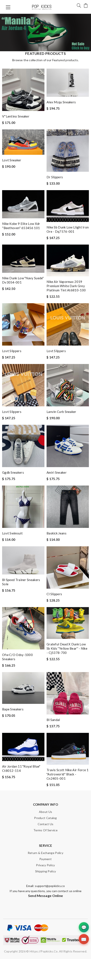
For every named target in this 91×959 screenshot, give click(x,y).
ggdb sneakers (13, 472)
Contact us (46, 824)
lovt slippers (11, 351)
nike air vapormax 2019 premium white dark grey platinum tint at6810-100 (66, 286)
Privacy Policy (45, 865)
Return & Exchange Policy (45, 853)
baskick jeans (56, 533)
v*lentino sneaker (15, 116)
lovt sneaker (11, 160)
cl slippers (54, 594)
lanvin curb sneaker (61, 412)
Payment (45, 859)
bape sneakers (12, 709)
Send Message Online (45, 896)
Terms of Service (45, 830)
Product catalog (45, 818)
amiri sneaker (57, 472)
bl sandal (53, 720)
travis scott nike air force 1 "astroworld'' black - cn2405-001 (68, 774)
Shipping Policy (45, 871)
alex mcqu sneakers (61, 102)
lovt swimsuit (12, 533)
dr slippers (55, 177)
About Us (45, 812)
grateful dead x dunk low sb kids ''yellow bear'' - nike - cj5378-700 (67, 648)
